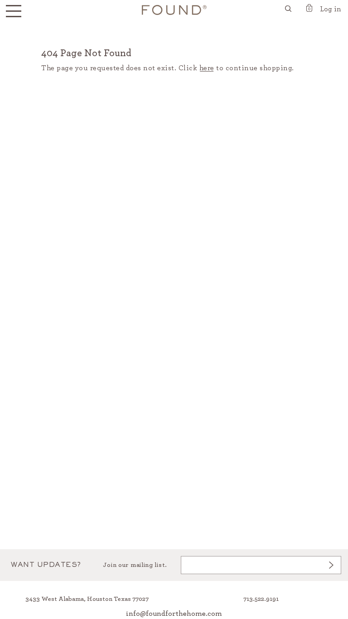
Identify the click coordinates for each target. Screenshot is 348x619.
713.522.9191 (261, 599)
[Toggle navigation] (13, 11)
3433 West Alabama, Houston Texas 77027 (87, 599)
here (206, 68)
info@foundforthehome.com (174, 613)
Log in (330, 9)
